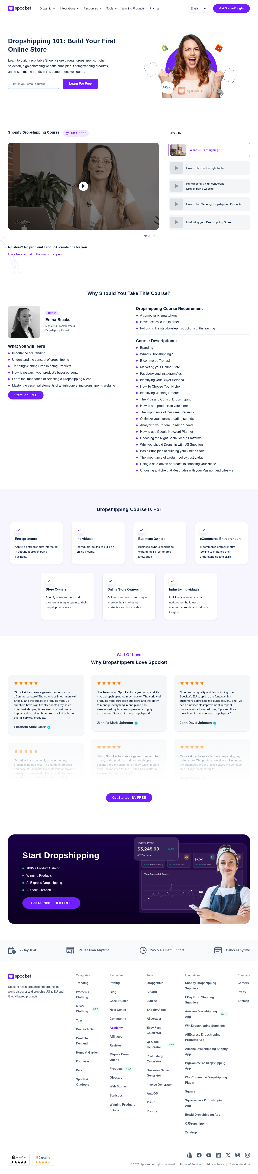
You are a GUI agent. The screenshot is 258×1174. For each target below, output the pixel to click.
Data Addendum (239, 1164)
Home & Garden (87, 1052)
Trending (82, 983)
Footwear (82, 1061)
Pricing (154, 8)
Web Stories (118, 1086)
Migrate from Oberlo (119, 1057)
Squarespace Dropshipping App (204, 1103)
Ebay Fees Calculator (154, 1030)
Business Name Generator (158, 1072)
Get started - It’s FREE (129, 797)
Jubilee (152, 1001)
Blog (113, 992)
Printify (152, 1111)
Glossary (116, 1077)
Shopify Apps (156, 1009)
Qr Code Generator (154, 1044)
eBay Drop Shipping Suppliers (199, 999)
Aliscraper (154, 1018)
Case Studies (119, 1001)
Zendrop (191, 1132)
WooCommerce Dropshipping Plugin (206, 1080)
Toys (79, 1020)
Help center (118, 1009)
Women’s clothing (82, 994)
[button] (47, 8)
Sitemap (243, 1001)
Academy (116, 1027)
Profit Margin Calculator (156, 1058)
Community (118, 1018)
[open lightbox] (83, 186)
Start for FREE (25, 395)
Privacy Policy (215, 1164)
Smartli (152, 992)
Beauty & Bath (86, 1029)
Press (242, 992)
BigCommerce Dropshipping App (205, 1065)
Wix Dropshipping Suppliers (205, 1025)
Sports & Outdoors (82, 1081)
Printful (152, 1102)
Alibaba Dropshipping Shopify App (206, 1051)
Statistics (116, 1095)
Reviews (116, 1045)
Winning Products (133, 8)
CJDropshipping (196, 1123)
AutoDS (152, 1093)
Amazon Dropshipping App (201, 1014)
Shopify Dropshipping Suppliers (200, 985)
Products (116, 1068)
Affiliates (116, 1036)
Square (190, 1091)
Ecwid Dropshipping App (202, 1114)
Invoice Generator (159, 1084)
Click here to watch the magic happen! (35, 254)
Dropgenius (155, 983)
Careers (243, 983)
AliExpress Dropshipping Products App (203, 1037)
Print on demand (82, 1040)
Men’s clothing (82, 1008)
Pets (79, 1070)
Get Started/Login (231, 8)
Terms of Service (190, 1164)
